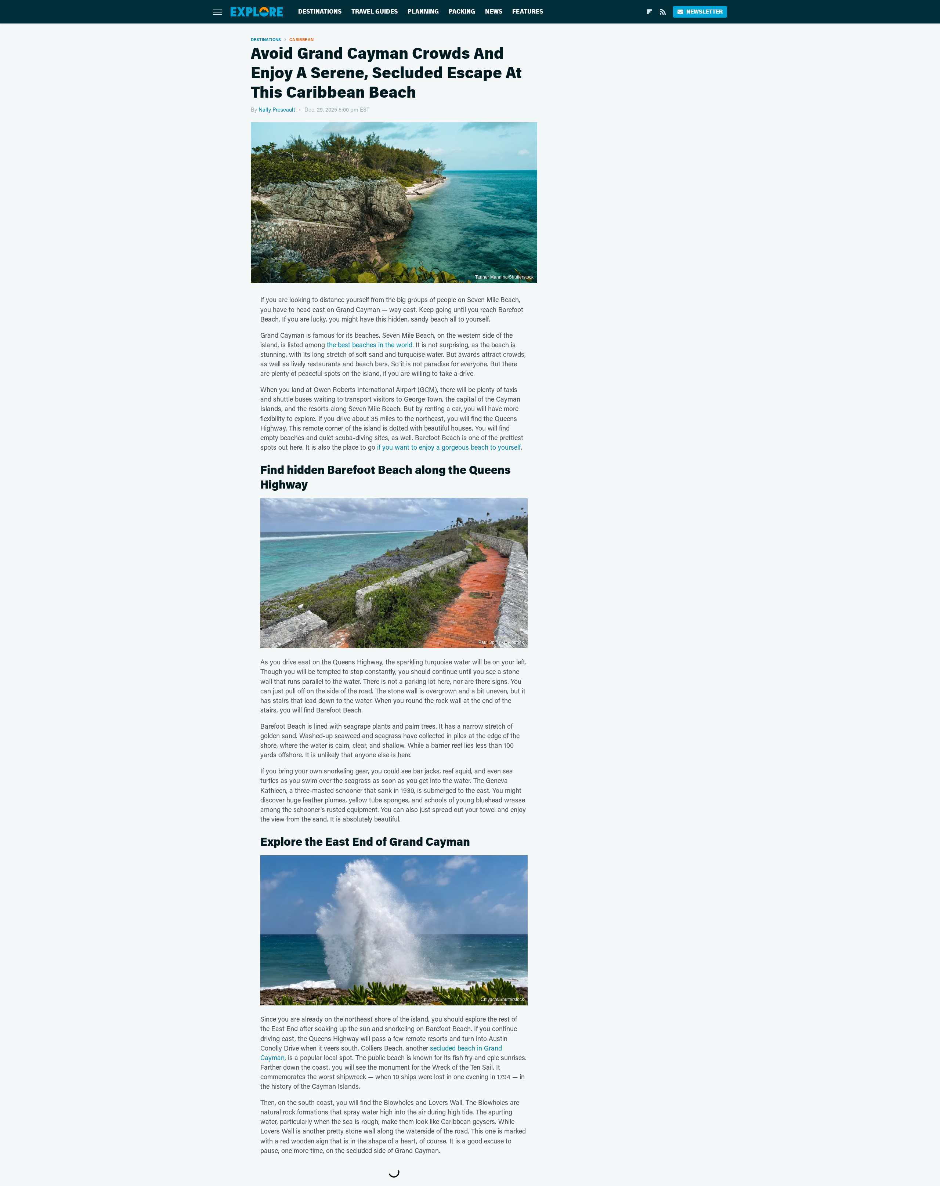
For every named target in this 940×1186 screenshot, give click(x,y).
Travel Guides (374, 11)
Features (527, 11)
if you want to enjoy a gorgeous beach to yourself (449, 447)
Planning (423, 11)
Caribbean (301, 39)
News (493, 11)
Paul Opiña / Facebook (501, 642)
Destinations (319, 11)
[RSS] (663, 12)
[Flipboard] (649, 12)
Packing (462, 11)
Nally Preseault (276, 109)
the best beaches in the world (369, 344)
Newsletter (704, 11)
